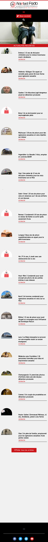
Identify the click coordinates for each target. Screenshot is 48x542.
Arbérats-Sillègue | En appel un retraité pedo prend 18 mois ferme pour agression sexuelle (31, 74)
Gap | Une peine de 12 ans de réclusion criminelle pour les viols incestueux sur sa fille (30, 175)
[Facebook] (14, 539)
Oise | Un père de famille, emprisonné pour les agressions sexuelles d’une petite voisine (32, 436)
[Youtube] (32, 539)
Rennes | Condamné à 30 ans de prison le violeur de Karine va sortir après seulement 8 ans (32, 217)
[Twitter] (20, 539)
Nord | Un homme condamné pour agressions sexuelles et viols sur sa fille (31, 299)
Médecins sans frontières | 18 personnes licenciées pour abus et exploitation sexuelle (31, 358)
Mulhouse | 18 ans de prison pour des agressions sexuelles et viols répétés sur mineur (32, 135)
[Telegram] (26, 539)
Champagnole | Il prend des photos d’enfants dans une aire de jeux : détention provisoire (31, 377)
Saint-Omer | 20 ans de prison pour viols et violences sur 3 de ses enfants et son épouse (32, 196)
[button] (24, 12)
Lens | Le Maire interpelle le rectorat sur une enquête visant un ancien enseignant (32, 339)
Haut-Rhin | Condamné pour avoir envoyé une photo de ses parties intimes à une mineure (30, 278)
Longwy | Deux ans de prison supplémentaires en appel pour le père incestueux (31, 237)
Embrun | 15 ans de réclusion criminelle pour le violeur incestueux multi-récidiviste (31, 55)
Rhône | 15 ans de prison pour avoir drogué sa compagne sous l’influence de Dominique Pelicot (32, 319)
